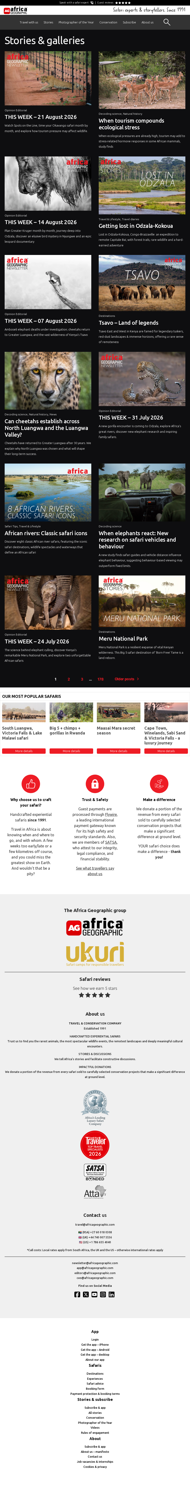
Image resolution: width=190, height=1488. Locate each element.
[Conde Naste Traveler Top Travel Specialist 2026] (95, 1158)
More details (23, 751)
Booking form (95, 1388)
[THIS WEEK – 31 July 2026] (142, 380)
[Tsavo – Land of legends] (142, 284)
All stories (95, 1412)
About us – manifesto (95, 1451)
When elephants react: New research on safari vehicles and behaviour (137, 540)
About (95, 1439)
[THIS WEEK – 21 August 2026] (48, 79)
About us (147, 22)
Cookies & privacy (95, 1466)
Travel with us (29, 22)
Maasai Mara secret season (116, 730)
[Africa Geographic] (15, 10)
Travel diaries (130, 219)
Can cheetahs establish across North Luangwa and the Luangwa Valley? (46, 428)
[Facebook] (78, 1294)
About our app (95, 1359)
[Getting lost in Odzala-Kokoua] (142, 186)
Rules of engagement (95, 1432)
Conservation (108, 22)
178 (101, 679)
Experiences (95, 1378)
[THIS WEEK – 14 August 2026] (48, 184)
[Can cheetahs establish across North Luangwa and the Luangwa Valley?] (48, 382)
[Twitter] (86, 1294)
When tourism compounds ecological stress (131, 124)
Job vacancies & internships (95, 1461)
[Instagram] (104, 1294)
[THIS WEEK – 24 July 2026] (48, 603)
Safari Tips (11, 526)
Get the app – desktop (95, 1354)
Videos (95, 1427)
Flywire (111, 814)
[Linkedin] (112, 1294)
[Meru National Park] (142, 602)
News (53, 414)
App (95, 1331)
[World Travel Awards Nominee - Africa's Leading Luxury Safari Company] (95, 1124)
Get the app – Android (95, 1349)
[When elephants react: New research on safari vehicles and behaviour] (142, 494)
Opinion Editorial (16, 110)
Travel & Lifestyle (109, 219)
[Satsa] (95, 1179)
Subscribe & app (95, 1407)
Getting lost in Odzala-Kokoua (136, 226)
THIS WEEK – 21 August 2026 (41, 117)
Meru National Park (123, 639)
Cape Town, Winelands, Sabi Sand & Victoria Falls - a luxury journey (164, 735)
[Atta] (95, 1197)
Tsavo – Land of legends (128, 323)
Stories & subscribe (95, 1399)
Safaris (95, 1365)
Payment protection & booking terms (95, 1393)
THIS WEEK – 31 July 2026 (131, 417)
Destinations (107, 315)
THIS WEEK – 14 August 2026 (41, 222)
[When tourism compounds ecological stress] (142, 81)
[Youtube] (95, 1294)
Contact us (95, 1456)
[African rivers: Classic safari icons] (48, 494)
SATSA (111, 842)
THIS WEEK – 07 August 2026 (41, 321)
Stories (48, 22)
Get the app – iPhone (95, 1344)
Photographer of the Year (76, 22)
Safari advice (95, 1383)
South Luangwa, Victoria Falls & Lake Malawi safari (22, 733)
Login (95, 1339)
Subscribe (129, 22)
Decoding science (110, 113)
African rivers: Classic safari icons (46, 533)
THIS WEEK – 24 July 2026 (37, 641)
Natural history (132, 113)
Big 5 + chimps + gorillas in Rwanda (67, 730)
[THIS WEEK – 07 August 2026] (48, 283)
